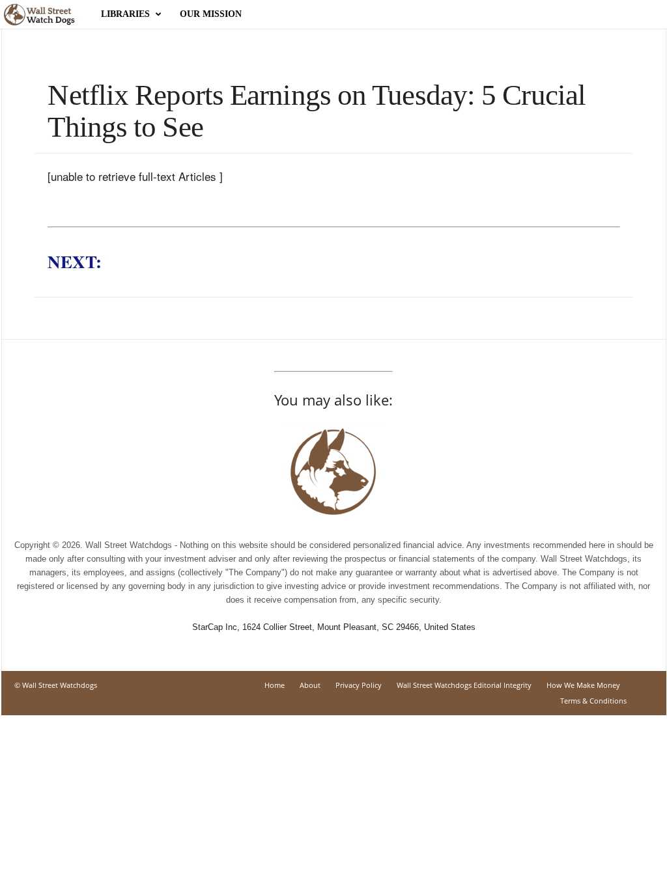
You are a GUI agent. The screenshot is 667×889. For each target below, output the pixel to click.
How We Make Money (583, 685)
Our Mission (211, 14)
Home (274, 685)
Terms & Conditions (593, 700)
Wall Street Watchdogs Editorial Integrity (464, 685)
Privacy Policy (358, 685)
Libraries (125, 14)
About (310, 685)
